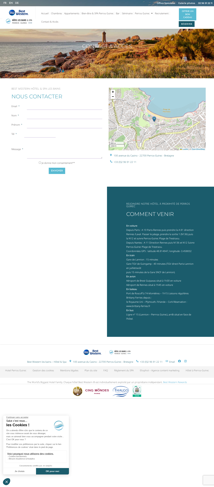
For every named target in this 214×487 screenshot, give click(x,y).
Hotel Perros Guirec (15, 370)
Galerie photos (186, 3)
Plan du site (91, 370)
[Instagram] (185, 361)
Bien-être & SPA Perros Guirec (98, 13)
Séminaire (127, 13)
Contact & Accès (49, 21)
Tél (13, 133)
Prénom (16, 124)
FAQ (105, 370)
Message (16, 149)
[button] (154, 119)
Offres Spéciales (166, 3)
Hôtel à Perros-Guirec (197, 370)
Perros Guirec (142, 13)
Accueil (45, 13)
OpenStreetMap (198, 149)
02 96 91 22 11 (205, 3)
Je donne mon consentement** (58, 162)
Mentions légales (69, 370)
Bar (118, 13)
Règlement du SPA (124, 370)
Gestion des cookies (43, 370)
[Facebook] (179, 361)
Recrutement (162, 13)
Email (14, 106)
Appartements (71, 13)
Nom (14, 115)
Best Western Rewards (175, 382)
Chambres (56, 13)
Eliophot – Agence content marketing (159, 370)
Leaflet (185, 149)
